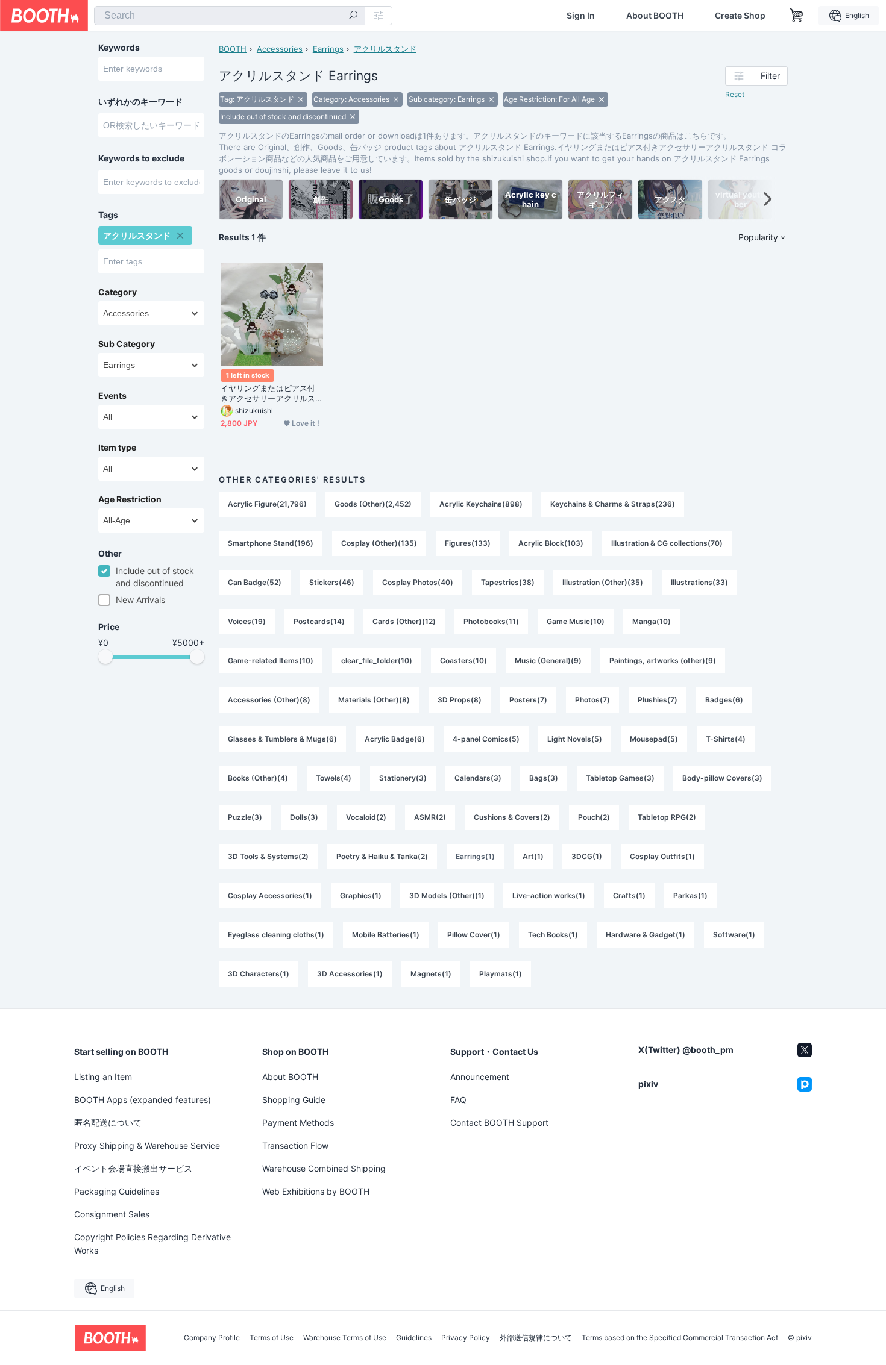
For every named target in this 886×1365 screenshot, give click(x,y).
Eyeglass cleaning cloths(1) (276, 934)
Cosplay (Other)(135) (379, 543)
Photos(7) (592, 699)
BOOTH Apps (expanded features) (142, 1100)
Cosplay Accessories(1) (270, 895)
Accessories (280, 49)
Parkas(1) (690, 895)
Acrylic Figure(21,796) (267, 503)
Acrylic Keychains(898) (481, 503)
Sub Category (126, 344)
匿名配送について (108, 1122)
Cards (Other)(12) (404, 621)
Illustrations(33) (699, 582)
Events (112, 396)
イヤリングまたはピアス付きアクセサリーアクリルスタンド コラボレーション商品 (269, 393)
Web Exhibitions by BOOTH (315, 1191)
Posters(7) (528, 699)
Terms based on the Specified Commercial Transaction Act (680, 1338)
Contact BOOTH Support (499, 1122)
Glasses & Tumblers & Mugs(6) (282, 738)
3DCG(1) (586, 856)
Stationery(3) (403, 777)
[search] (353, 16)
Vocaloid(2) (366, 817)
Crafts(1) (629, 895)
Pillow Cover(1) (473, 934)
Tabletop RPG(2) (667, 817)
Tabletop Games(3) (620, 777)
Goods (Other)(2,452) (373, 503)
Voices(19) (247, 621)
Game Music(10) (576, 621)
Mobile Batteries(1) (385, 934)
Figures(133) (468, 543)
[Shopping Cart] (796, 15)
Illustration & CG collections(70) (667, 543)
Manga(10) (651, 621)
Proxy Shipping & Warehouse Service (147, 1145)
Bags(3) (543, 777)
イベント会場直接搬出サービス (133, 1168)
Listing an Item (103, 1077)
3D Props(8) (460, 699)
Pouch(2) (594, 817)
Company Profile (212, 1338)
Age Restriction (130, 499)
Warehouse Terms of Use (344, 1338)
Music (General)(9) (548, 660)
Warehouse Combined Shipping (324, 1168)
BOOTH (233, 49)
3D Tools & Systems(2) (268, 856)
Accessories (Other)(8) (269, 699)
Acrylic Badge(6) (395, 738)
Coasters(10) (463, 660)
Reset (734, 94)
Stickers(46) (331, 582)
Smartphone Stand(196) (270, 543)
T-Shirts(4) (726, 738)
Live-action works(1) (548, 895)
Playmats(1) (500, 973)
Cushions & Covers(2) (512, 817)
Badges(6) (724, 699)
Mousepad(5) (654, 738)
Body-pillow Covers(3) (722, 777)
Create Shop (740, 15)
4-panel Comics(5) (486, 738)
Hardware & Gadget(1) (645, 934)
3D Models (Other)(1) (447, 895)
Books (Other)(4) (258, 777)
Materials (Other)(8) (374, 699)
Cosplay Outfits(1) (662, 856)
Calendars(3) (477, 777)
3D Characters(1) (258, 973)
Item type (117, 447)
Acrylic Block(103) (550, 543)
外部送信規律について (536, 1338)
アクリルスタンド (385, 49)
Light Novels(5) (574, 738)
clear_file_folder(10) (376, 660)
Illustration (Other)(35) (602, 582)
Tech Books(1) (553, 934)
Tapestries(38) (508, 582)
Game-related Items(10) (270, 660)
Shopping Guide (293, 1100)
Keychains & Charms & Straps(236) (612, 503)
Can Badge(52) (254, 582)
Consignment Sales (111, 1214)
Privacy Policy (465, 1338)
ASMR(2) (430, 817)
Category (117, 292)
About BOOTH (654, 15)
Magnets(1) (430, 973)
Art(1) (533, 856)
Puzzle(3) (245, 817)
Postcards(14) (319, 621)
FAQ (458, 1100)
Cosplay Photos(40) (417, 582)
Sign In (581, 15)
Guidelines (414, 1338)
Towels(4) (333, 777)
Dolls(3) (304, 817)
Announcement (479, 1077)
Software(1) (734, 934)
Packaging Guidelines (116, 1191)
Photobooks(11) (491, 621)
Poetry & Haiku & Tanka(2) (382, 856)
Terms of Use (272, 1338)
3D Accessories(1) (350, 973)
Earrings (328, 49)
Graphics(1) (361, 895)
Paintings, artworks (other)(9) (662, 660)
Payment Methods (298, 1122)
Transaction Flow (295, 1145)
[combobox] (229, 15)
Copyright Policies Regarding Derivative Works (152, 1243)
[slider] (105, 656)
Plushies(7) (657, 699)
